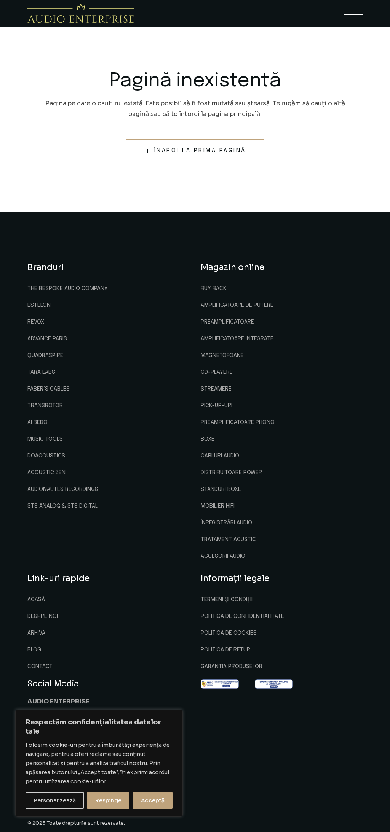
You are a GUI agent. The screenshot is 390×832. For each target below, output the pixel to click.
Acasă (36, 600)
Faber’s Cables (48, 389)
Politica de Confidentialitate (242, 616)
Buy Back (214, 289)
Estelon (39, 305)
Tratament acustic (228, 540)
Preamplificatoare (227, 322)
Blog (34, 650)
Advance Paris (47, 339)
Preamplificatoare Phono (238, 422)
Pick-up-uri (216, 406)
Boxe (207, 439)
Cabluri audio (220, 456)
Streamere (216, 389)
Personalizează (55, 800)
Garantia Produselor (231, 667)
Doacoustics (46, 456)
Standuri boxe (221, 489)
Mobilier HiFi (218, 506)
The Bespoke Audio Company (67, 289)
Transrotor (45, 406)
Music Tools (45, 439)
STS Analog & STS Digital (62, 506)
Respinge (108, 800)
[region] (99, 763)
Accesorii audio (223, 556)
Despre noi (42, 616)
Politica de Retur (225, 650)
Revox (35, 322)
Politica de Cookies (229, 633)
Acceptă (153, 800)
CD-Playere (217, 372)
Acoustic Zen (46, 473)
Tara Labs (41, 372)
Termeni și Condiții (227, 600)
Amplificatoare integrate (237, 339)
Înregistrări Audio (226, 523)
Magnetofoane (222, 355)
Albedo (37, 422)
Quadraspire (45, 355)
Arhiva (36, 633)
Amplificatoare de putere (237, 305)
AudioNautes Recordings (62, 489)
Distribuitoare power (231, 473)
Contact (40, 667)
